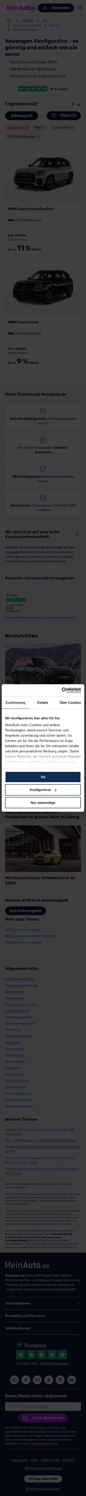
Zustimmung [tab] (15, 702)
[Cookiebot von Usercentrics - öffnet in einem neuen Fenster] (62, 690)
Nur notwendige (43, 803)
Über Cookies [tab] (70, 702)
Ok (43, 777)
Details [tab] (42, 702)
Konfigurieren (40, 790)
